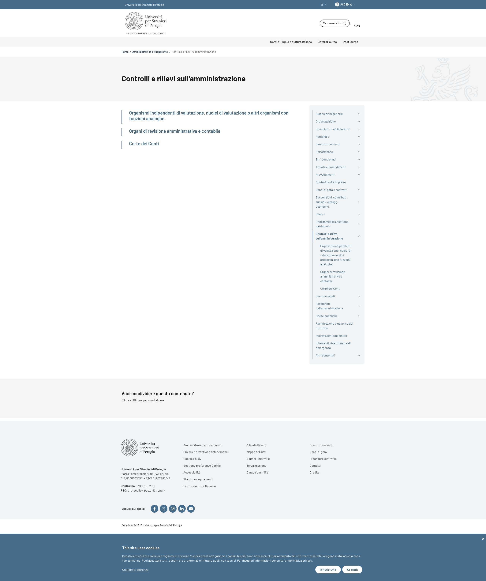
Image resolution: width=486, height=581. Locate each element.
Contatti (315, 465)
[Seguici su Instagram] (173, 508)
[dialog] (243, 557)
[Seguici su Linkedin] (182, 508)
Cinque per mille (257, 472)
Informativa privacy (299, 560)
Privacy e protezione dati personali (206, 452)
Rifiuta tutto (328, 569)
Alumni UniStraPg (258, 458)
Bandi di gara (318, 452)
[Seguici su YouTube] (191, 508)
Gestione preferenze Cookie (202, 465)
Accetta (352, 569)
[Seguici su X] (163, 508)
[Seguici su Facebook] (154, 508)
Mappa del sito (256, 452)
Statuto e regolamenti (198, 479)
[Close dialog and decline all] (483, 536)
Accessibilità (191, 472)
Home (125, 51)
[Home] (147, 23)
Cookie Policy (192, 458)
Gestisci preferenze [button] (135, 569)
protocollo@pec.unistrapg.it (146, 490)
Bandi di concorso (321, 445)
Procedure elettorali (323, 458)
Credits (315, 472)
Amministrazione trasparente (150, 51)
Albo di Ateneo (256, 445)
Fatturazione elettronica (199, 486)
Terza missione (257, 465)
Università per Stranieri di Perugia (144, 4)
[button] (324, 4)
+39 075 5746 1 (145, 486)
